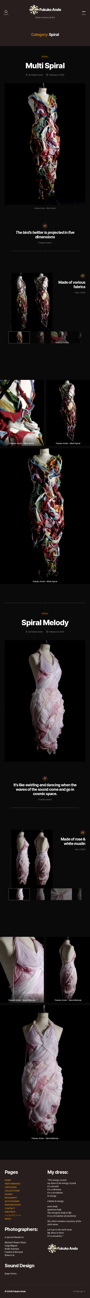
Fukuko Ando (37, 75)
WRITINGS (10, 1212)
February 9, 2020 (56, 75)
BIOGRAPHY (11, 1198)
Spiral (45, 56)
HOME (8, 1180)
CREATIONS (11, 1187)
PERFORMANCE (12, 1183)
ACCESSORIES (12, 1201)
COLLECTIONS (12, 1190)
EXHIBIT (9, 1194)
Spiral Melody (44, 622)
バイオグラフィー (13, 1215)
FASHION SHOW (13, 1205)
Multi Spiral (45, 65)
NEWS (8, 1219)
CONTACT (10, 1208)
